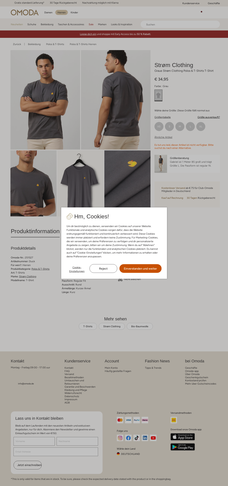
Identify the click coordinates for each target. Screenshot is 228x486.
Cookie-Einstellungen (77, 269)
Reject (103, 268)
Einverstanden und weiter (140, 268)
